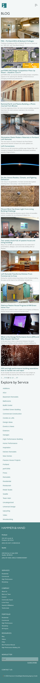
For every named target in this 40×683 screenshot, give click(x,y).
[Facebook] (3, 563)
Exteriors (6, 431)
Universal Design (9, 507)
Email (3, 655)
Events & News (8, 426)
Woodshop (5, 582)
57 (17, 378)
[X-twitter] (16, 563)
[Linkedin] (13, 563)
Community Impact (7, 599)
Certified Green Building (12, 409)
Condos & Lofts (8, 418)
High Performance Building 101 (11, 647)
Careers (4, 597)
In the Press (5, 602)
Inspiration (7, 447)
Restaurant (7, 485)
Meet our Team (6, 594)
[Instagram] (8, 563)
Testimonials (5, 608)
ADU (4, 393)
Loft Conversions (7, 146)
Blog (3, 636)
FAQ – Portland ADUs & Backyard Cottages (17, 41)
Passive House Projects (11, 460)
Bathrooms (7, 401)
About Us (4, 591)
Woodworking (8, 519)
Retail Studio (7, 490)
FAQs (3, 642)
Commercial (5, 576)
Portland (6, 464)
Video (5, 515)
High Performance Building (13, 439)
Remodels (6, 477)
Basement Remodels (10, 397)
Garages (6, 435)
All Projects (5, 628)
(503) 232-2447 (6, 543)
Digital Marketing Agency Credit (28, 676)
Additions (6, 388)
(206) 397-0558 (6, 558)
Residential (7, 481)
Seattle (5, 494)
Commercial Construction (12, 414)
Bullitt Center (7, 405)
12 (13, 378)
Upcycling (6, 511)
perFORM (6, 469)
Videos (4, 639)
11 (10, 378)
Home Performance (10, 443)
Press (5, 473)
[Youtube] (18, 563)
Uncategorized (8, 502)
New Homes (7, 456)
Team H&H (7, 498)
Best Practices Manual (8, 644)
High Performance (7, 579)
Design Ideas (8, 422)
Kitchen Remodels (9, 452)
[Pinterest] (11, 563)
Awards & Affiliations (8, 605)
